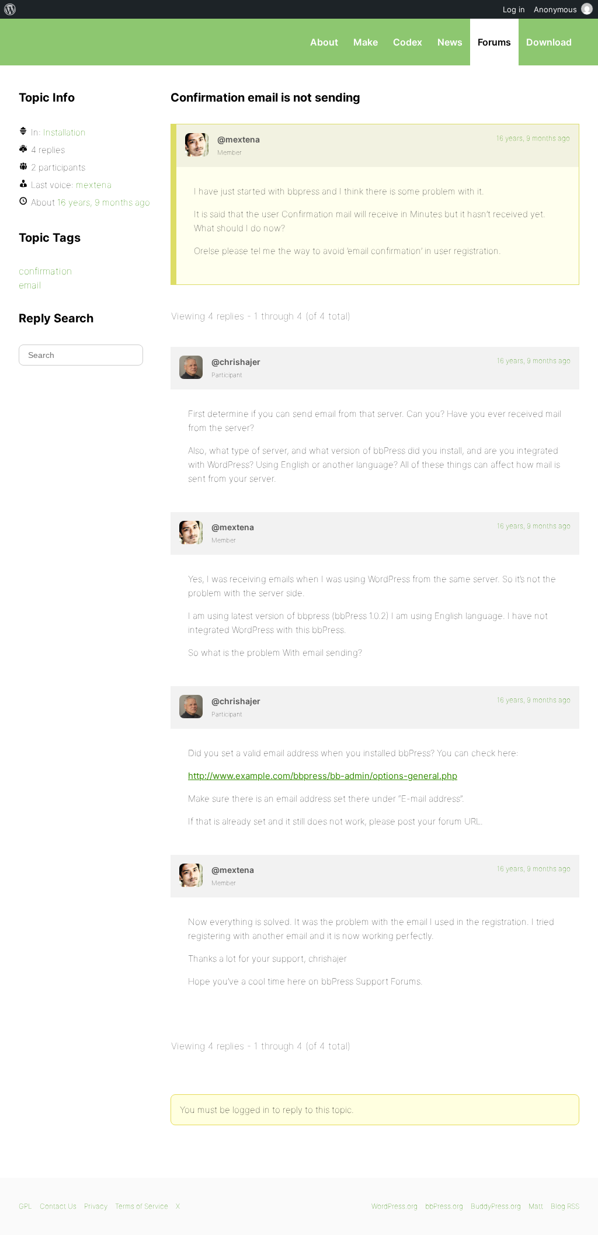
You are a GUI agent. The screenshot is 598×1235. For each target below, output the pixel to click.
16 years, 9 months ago (533, 138)
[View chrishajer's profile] (191, 367)
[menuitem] (10, 9)
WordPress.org (394, 1206)
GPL (25, 1206)
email (30, 285)
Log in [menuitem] (514, 9)
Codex (407, 42)
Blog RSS (565, 1206)
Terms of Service (141, 1206)
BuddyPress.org (496, 1206)
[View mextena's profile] (196, 144)
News (450, 42)
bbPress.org (79, 42)
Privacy (95, 1206)
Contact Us (58, 1206)
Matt (536, 1206)
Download (549, 42)
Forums (494, 42)
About (324, 42)
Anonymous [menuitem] (555, 9)
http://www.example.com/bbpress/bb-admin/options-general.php (322, 775)
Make (365, 42)
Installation (64, 132)
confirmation (45, 271)
